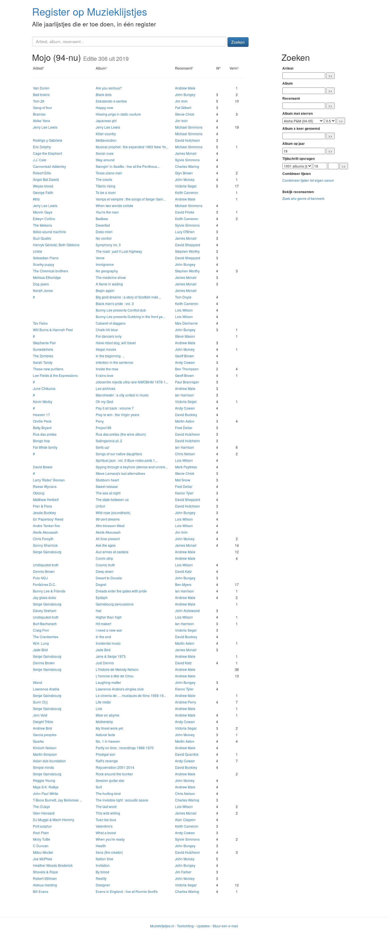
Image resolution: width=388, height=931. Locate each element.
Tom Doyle (183, 297)
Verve (100, 257)
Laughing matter (108, 682)
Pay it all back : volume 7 (115, 408)
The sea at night (108, 492)
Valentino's (104, 826)
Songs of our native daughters (119, 453)
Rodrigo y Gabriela (47, 140)
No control (104, 238)
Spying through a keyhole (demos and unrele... (132, 466)
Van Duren (41, 87)
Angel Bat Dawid (46, 179)
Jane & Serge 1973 (111, 656)
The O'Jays (41, 806)
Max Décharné (186, 323)
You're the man (107, 212)
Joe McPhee (42, 858)
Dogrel (101, 584)
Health (101, 845)
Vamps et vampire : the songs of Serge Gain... (131, 199)
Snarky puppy (43, 264)
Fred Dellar (183, 427)
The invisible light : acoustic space (122, 800)
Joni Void (40, 715)
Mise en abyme (107, 715)
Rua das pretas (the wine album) (121, 434)
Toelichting (185, 925)
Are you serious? (109, 87)
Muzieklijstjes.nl (162, 925)
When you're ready (110, 839)
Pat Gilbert (183, 107)
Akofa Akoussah (45, 532)
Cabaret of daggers (111, 323)
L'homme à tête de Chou (114, 675)
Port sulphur (42, 826)
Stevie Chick (184, 114)
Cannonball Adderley (49, 166)
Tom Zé (38, 101)
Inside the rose (107, 368)
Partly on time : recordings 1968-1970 (125, 747)
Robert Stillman (45, 878)
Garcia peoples (45, 734)
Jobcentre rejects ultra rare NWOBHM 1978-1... (132, 381)
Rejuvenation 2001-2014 (115, 767)
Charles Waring (187, 166)
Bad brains (41, 94)
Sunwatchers (43, 349)
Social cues (105, 153)
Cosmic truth (105, 564)
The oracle (104, 179)
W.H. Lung (41, 643)
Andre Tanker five (46, 525)
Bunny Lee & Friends (49, 590)
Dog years (41, 283)
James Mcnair (186, 153)
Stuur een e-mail (225, 925)
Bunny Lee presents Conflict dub (121, 310)
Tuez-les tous (106, 819)
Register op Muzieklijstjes (89, 11)
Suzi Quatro (42, 238)
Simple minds (43, 767)
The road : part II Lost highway (119, 251)
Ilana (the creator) (109, 852)
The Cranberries (45, 636)
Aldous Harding (45, 884)
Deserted (103, 225)
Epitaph (102, 597)
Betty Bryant (42, 427)
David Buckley (186, 414)
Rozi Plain (41, 832)
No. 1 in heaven (108, 741)
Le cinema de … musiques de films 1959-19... (131, 695)
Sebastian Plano (46, 257)
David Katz (183, 571)
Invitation (103, 865)
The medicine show (111, 277)
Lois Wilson (184, 310)
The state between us (112, 499)
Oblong (38, 492)
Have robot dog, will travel (116, 342)
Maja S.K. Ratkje (46, 786)
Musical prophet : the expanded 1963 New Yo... (132, 146)
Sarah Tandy (43, 362)
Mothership (104, 721)
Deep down (105, 571)
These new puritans (48, 368)
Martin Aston (184, 421)
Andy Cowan (185, 362)
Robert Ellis (42, 172)
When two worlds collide (114, 205)
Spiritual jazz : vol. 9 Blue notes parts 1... (127, 460)
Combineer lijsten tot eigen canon (308, 180)
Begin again (105, 290)
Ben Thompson (187, 368)
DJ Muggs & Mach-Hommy (53, 819)
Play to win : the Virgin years (117, 414)
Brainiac (39, 114)
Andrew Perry (185, 702)
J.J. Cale (39, 159)
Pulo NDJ (40, 577)
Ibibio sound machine (49, 231)
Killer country (106, 133)
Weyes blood (43, 185)
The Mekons (42, 225)
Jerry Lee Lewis (45, 127)
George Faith (43, 192)
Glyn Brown (184, 172)
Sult (99, 786)
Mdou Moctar (43, 852)
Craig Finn (41, 630)
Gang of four (42, 107)
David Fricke (184, 212)
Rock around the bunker (114, 773)
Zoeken (238, 42)
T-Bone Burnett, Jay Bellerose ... (57, 800)
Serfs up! (102, 447)
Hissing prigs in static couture (118, 114)
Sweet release (107, 486)
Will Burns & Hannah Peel (53, 329)
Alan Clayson (185, 819)
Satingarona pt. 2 (109, 440)
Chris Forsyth (43, 538)
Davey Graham (44, 610)
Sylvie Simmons (187, 159)
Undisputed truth (46, 564)
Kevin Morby (42, 401)
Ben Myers (183, 584)
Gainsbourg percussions (114, 604)
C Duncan (41, 845)
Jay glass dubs (44, 597)
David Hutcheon (187, 140)
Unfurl (100, 506)
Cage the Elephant (47, 153)
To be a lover (106, 192)
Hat (98, 610)
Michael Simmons (189, 127)
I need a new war (109, 630)
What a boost (106, 832)
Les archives (105, 388)
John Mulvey (185, 179)
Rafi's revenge (107, 760)
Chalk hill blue (107, 329)
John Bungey (185, 94)
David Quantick (187, 754)
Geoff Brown (184, 355)
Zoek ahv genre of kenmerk (303, 198)
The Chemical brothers (50, 270)
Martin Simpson (45, 754)
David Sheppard (187, 244)
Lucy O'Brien (185, 231)
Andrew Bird (42, 728)
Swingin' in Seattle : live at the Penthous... (128, 166)
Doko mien (104, 231)
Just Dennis (105, 662)
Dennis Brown (44, 571)
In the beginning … (110, 355)
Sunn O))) (40, 702)
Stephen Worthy (187, 251)
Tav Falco (40, 323)
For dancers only (109, 336)
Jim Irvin (181, 101)
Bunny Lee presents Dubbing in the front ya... (130, 316)
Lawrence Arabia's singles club (120, 688)
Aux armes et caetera (112, 551)
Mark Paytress (186, 466)
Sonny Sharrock (45, 545)
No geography (107, 270)
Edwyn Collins (44, 218)
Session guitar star (110, 780)
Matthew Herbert (46, 499)
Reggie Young (44, 780)
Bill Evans (40, 891)
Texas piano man (109, 172)
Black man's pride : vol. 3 (115, 303)
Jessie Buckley (44, 512)
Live (99, 708)
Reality (101, 878)
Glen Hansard (44, 813)
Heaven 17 (41, 414)
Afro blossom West (110, 525)
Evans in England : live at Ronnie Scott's (127, 891)
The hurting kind (108, 793)
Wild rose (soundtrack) (113, 512)
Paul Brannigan (187, 381)
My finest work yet (109, 728)
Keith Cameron (186, 192)
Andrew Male (185, 87)
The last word (106, 806)
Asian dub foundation (49, 760)
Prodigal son (105, 754)
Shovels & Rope (45, 871)
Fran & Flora (42, 506)
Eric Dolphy (42, 146)
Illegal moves (106, 349)
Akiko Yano (41, 120)
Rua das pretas (45, 434)
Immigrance (105, 264)
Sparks (38, 741)
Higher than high (109, 617)
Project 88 (103, 427)
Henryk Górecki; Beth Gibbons (56, 244)
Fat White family (45, 447)
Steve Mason (185, 336)
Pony (100, 421)
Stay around (105, 159)
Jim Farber (183, 871)
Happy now (104, 107)
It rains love (104, 375)
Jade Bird (40, 649)
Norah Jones (43, 290)
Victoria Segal (186, 185)
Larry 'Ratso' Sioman (49, 479)
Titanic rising (105, 185)
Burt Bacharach (45, 623)
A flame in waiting (109, 283)
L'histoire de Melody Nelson (117, 669)
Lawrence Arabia (46, 688)
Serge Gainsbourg (47, 551)
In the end (103, 636)
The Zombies (43, 355)
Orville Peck (42, 421)
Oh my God (104, 401)
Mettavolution (106, 140)
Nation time (104, 858)
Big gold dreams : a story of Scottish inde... (128, 297)
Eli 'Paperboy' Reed (48, 519)
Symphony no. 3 (108, 244)
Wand (37, 682)
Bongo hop (41, 440)
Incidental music (108, 643)
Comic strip (104, 558)
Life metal (103, 702)
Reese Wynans (45, 486)
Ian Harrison (184, 395)
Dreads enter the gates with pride (121, 590)
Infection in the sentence (114, 362)
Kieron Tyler (184, 492)
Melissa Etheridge (47, 277)
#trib (36, 199)
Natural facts (105, 734)
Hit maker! (103, 623)
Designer (103, 884)
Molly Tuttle (41, 839)
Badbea (102, 218)
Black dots (104, 94)
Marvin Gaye (43, 212)
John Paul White (45, 793)
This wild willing (108, 813)
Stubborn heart (107, 479)
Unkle (37, 251)
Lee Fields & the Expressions (55, 375)
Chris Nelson (185, 453)
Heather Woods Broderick (53, 865)
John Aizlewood (187, 610)
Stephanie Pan (44, 342)
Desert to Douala (109, 577)
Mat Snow (182, 479)
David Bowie (43, 466)
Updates (203, 925)
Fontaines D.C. (44, 584)
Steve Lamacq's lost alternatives (120, 473)
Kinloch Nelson (45, 747)
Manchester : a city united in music (122, 395)
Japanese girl (106, 120)
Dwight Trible (43, 721)
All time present (108, 538)
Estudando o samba (111, 101)
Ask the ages (106, 545)
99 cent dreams (108, 519)
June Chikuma (44, 388)
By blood (102, 871)
